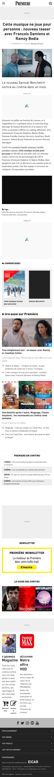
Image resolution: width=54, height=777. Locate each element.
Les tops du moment (11, 750)
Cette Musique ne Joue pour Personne (16, 212)
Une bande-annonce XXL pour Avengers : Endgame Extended (24, 482)
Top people (7, 743)
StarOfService (6, 769)
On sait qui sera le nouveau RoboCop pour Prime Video (27, 475)
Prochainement (9, 731)
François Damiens (8, 215)
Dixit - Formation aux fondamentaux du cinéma (29, 769)
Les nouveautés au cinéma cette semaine (24, 470)
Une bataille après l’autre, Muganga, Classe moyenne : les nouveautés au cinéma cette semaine (25, 415)
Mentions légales (8, 774)
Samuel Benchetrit (37, 301)
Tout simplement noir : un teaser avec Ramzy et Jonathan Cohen (26, 351)
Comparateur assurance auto (12, 767)
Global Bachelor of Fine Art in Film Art (37, 767)
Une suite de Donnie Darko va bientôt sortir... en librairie (26, 463)
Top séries (7, 737)
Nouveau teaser (39, 212)
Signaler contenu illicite (23, 774)
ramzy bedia (22, 215)
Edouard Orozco (37, 43)
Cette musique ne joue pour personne (13, 302)
